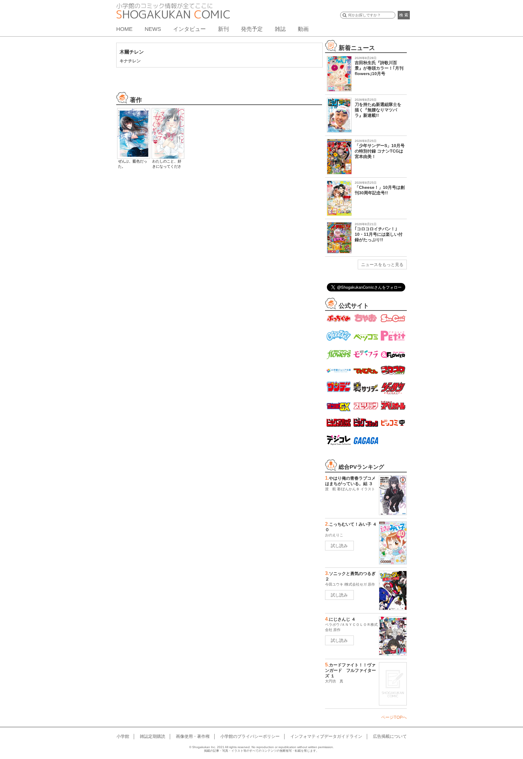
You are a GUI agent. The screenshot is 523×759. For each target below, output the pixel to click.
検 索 (403, 15)
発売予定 (252, 29)
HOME (124, 29)
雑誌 (280, 29)
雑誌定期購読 (152, 736)
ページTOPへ (394, 717)
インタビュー (189, 29)
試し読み (339, 545)
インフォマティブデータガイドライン (326, 736)
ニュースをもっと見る (382, 264)
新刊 (223, 29)
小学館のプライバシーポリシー (250, 736)
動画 (303, 29)
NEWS (153, 29)
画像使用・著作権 (193, 736)
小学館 (123, 736)
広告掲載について (390, 736)
